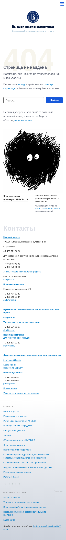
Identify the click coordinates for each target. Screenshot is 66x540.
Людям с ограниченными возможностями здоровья (27, 467)
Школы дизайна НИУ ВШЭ (47, 208)
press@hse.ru (9, 383)
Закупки (7, 435)
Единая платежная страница (17, 472)
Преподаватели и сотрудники (17, 425)
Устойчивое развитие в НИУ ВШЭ (19, 420)
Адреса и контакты (12, 497)
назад (21, 84)
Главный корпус (11, 236)
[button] (5, 483)
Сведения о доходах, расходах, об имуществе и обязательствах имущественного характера (26, 456)
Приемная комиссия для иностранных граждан (16, 336)
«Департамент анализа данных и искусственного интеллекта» (47, 198)
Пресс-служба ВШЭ (13, 372)
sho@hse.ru (9, 329)
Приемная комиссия (13, 284)
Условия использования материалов (21, 392)
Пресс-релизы (10, 388)
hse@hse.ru (9, 279)
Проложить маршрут (13, 367)
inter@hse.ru (9, 345)
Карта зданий (10, 364)
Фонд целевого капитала (15, 444)
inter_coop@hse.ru (12, 359)
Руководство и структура (15, 415)
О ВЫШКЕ (8, 406)
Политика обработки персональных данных (24, 507)
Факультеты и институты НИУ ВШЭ (15, 197)
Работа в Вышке (11, 476)
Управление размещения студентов (21, 322)
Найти (54, 100)
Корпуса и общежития (14, 430)
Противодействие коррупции (17, 449)
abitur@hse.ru (9, 299)
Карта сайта (9, 519)
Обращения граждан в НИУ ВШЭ (19, 440)
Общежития (9, 317)
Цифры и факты (11, 411)
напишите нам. (23, 120)
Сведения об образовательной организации (24, 462)
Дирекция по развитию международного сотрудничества (32, 355)
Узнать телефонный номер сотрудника (22, 271)
